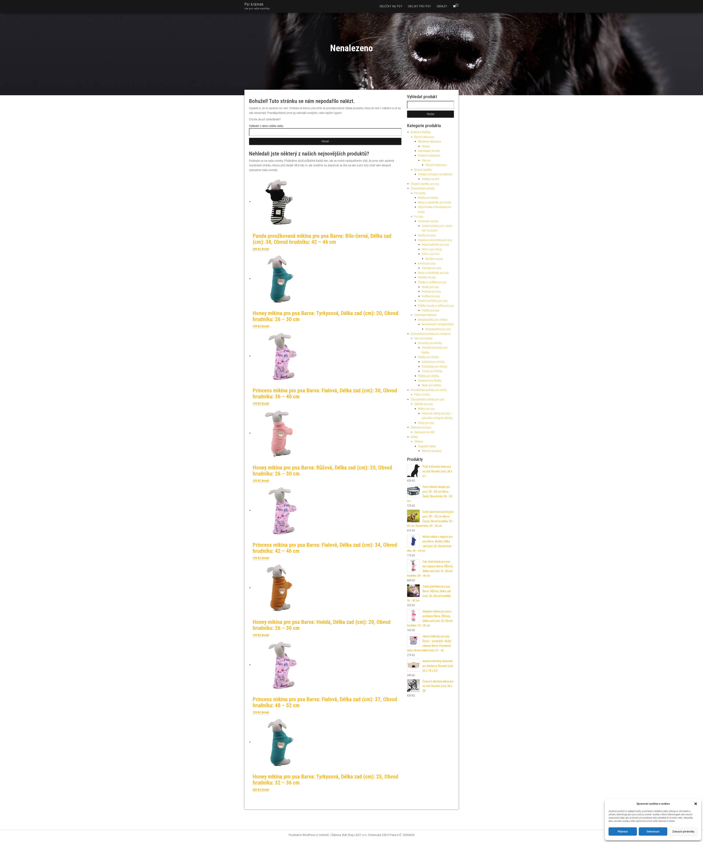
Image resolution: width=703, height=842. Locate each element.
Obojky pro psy (419, 6)
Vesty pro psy (426, 423)
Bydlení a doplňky (421, 132)
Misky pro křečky (431, 385)
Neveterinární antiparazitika (438, 324)
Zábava (418, 441)
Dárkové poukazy (432, 451)
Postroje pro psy (431, 291)
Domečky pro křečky (430, 343)
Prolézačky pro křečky (434, 366)
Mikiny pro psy (426, 408)
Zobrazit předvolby (683, 831)
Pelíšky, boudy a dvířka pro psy (436, 305)
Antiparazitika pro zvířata (432, 319)
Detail (265, 249)
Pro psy (418, 216)
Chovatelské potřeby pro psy (427, 399)
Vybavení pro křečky (430, 380)
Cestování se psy (428, 221)
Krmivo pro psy (427, 263)
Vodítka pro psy (431, 296)
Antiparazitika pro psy (438, 329)
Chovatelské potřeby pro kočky (429, 390)
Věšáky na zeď (430, 179)
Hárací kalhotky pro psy (435, 244)
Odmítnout (653, 831)
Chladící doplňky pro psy (425, 184)
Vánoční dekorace (436, 165)
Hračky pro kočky (428, 197)
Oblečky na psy (391, 6)
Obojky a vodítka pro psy (432, 282)
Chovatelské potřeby (423, 188)
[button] (696, 804)
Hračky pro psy (427, 235)
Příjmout (623, 831)
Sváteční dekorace (429, 155)
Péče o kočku (422, 394)
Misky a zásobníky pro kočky (434, 202)
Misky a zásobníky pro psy (433, 273)
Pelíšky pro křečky (428, 376)
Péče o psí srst (431, 254)
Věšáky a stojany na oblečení (435, 174)
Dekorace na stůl (424, 432)
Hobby (414, 437)
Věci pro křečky (423, 338)
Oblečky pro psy (423, 404)
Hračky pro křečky (428, 357)
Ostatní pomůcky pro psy (432, 301)
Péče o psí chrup (432, 249)
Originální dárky (427, 446)
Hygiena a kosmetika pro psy (435, 240)
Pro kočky (420, 193)
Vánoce (426, 160)
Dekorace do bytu (421, 427)
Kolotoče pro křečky (433, 362)
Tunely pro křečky (432, 371)
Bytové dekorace (424, 137)
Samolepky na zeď (429, 151)
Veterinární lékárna (425, 315)
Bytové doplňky (423, 169)
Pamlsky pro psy (431, 268)
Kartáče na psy (434, 258)
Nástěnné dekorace (429, 141)
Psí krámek (254, 4)
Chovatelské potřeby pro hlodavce (431, 334)
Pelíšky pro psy (430, 310)
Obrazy (442, 6)
